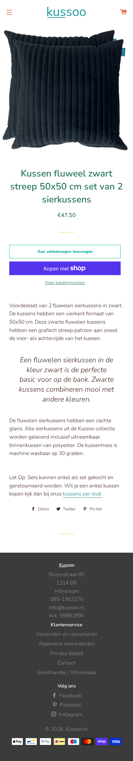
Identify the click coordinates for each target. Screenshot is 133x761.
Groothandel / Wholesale (66, 672)
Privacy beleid (66, 653)
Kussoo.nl (77, 729)
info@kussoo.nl (66, 607)
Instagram (70, 714)
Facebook (69, 695)
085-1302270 (66, 599)
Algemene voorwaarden (66, 643)
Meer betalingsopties (65, 283)
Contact (66, 662)
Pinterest (69, 704)
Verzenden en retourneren (66, 634)
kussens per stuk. (82, 493)
